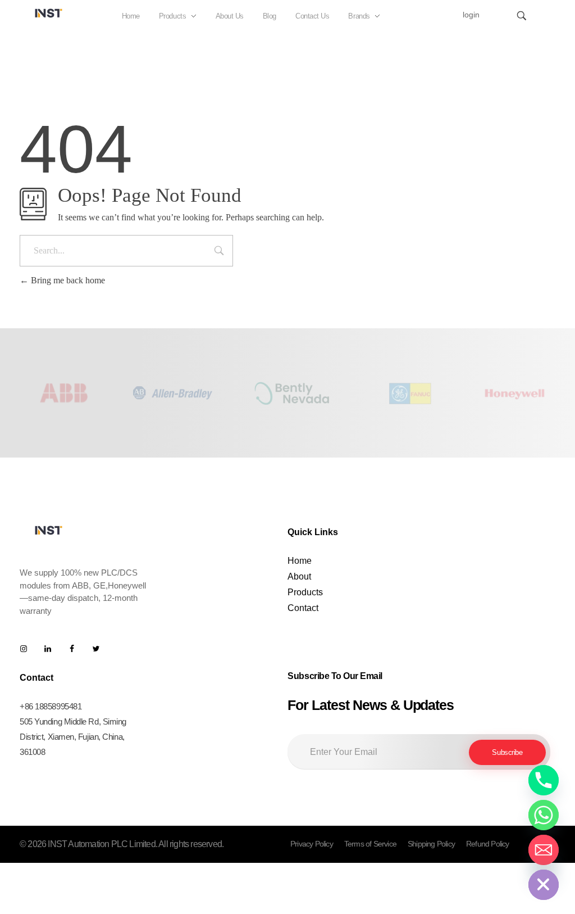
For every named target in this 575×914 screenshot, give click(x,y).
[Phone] (543, 780)
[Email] (543, 850)
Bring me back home (67, 280)
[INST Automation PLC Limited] (49, 13)
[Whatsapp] (543, 815)
